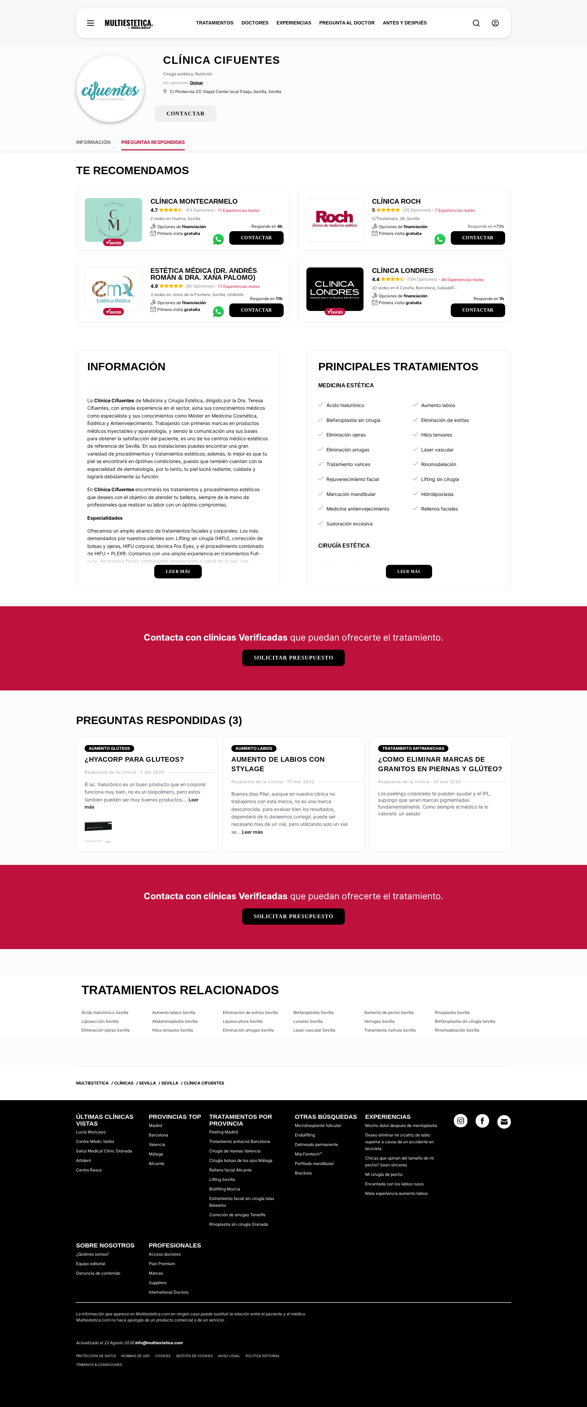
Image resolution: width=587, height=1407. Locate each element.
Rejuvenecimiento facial (352, 479)
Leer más (252, 832)
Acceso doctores (165, 1254)
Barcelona (158, 1134)
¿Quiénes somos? (92, 1254)
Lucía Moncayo (91, 1131)
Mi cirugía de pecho (384, 1174)
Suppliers (157, 1282)
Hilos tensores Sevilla (172, 1030)
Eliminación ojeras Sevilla (106, 1030)
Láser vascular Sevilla (314, 1030)
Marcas (156, 1273)
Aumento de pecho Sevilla (389, 1012)
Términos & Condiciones (99, 1365)
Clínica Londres (402, 270)
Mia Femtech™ (308, 1153)
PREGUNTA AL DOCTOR (347, 22)
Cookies (163, 1356)
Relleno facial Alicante (230, 1169)
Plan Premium (162, 1263)
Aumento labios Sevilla (173, 1012)
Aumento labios (438, 405)
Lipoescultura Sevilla (243, 1021)
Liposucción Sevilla (100, 1021)
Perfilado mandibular (314, 1163)
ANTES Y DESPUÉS (405, 22)
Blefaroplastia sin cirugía (353, 420)
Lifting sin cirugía (440, 479)
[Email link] (504, 1122)
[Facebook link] (482, 1123)
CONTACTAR (185, 113)
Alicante (156, 1163)
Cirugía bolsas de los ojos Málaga (240, 1160)
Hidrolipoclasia (437, 494)
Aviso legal (229, 1356)
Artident (83, 1160)
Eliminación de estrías (445, 420)
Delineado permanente (316, 1144)
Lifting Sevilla (222, 1179)
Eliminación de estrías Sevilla (250, 1012)
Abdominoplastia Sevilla (175, 1021)
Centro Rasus (89, 1169)
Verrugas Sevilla (379, 1021)
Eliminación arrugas (347, 449)
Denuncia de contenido (98, 1273)
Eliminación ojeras (346, 435)
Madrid (155, 1125)
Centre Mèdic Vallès (95, 1141)
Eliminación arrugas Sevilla (248, 1030)
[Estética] (129, 24)
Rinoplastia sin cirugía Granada (238, 1224)
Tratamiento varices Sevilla (390, 1030)
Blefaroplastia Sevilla (314, 1012)
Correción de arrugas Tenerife (237, 1214)
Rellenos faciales (439, 509)
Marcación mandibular (351, 494)
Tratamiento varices (348, 464)
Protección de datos (96, 1356)
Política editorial (263, 1356)
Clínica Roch (396, 201)
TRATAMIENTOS (214, 22)
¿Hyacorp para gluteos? (134, 759)
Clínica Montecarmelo (194, 201)
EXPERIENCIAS (294, 22)
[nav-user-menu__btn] (495, 23)
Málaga (156, 1153)
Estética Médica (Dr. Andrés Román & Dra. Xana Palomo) (203, 274)
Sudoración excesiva (349, 523)
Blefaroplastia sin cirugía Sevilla (465, 1021)
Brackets (303, 1172)
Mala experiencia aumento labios (396, 1193)
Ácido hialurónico (345, 405)
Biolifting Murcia (224, 1188)
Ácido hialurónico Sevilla (105, 1012)
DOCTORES (255, 22)
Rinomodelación (438, 464)
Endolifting (305, 1134)
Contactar (256, 237)
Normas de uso (135, 1356)
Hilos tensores (436, 435)
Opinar (196, 82)
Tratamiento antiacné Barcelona (239, 1141)
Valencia (157, 1144)
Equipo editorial (90, 1263)
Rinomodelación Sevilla (457, 1030)
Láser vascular (437, 449)
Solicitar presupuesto (293, 658)
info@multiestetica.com (159, 1342)
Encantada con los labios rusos (394, 1183)
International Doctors (169, 1292)
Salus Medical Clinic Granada (104, 1150)
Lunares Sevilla (308, 1021)
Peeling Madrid (223, 1131)
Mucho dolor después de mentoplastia (401, 1125)
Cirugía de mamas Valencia (235, 1150)
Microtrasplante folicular (318, 1125)
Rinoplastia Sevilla (452, 1012)
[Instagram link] (460, 1123)
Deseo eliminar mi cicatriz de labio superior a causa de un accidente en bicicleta (399, 1141)
